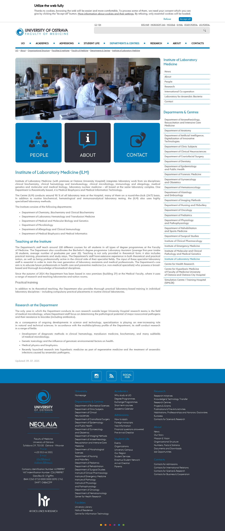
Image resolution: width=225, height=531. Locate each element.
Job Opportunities (162, 452)
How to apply (121, 419)
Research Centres (162, 402)
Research (159, 43)
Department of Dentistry (178, 161)
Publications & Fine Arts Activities (169, 409)
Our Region (120, 453)
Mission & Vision (162, 438)
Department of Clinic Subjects (181, 146)
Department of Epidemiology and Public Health (181, 168)
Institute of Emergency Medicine (182, 246)
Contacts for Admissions (166, 464)
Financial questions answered (129, 429)
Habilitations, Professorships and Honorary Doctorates (181, 412)
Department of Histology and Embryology (178, 194)
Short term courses (123, 405)
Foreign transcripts (123, 422)
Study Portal (191, 25)
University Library (83, 507)
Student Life (94, 43)
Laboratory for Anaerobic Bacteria (183, 96)
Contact (169, 101)
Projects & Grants (162, 406)
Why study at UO (122, 395)
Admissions (69, 43)
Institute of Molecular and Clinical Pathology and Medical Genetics (183, 252)
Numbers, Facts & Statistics (167, 445)
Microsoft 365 (158, 25)
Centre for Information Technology (92, 514)
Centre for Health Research (179, 264)
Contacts (198, 43)
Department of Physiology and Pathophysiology (179, 221)
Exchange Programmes (126, 402)
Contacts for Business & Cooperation (172, 474)
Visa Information (122, 426)
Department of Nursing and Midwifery (186, 205)
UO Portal (204, 25)
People (168, 81)
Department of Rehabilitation (89, 466)
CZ (96, 25)
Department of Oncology (178, 210)
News (168, 71)
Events (117, 443)
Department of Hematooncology (182, 187)
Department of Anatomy (178, 130)
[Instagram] (97, 376)
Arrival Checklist (122, 463)
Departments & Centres (127, 43)
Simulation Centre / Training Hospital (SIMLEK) (185, 281)
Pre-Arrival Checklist (124, 433)
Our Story (159, 435)
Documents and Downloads (168, 448)
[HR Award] (43, 502)
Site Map (145, 25)
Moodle (171, 25)
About (180, 43)
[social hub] (127, 376)
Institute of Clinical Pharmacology (183, 241)
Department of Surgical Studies (182, 236)
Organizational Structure (39, 51)
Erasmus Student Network (127, 460)
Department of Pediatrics (178, 215)
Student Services (122, 456)
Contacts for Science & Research (169, 419)
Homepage (80, 395)
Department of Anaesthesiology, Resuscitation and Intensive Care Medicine (183, 122)
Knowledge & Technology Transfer (171, 399)
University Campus (123, 450)
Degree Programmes (124, 399)
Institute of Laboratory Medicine (126, 51)
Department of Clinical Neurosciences (185, 151)
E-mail (180, 25)
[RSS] (111, 376)
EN (99, 25)
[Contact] (137, 143)
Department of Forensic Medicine (183, 174)
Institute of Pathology (85, 480)
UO (26, 43)
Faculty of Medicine (79, 51)
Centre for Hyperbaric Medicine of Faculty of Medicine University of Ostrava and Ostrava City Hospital (185, 272)
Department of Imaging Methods (183, 200)
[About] (88, 143)
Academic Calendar (124, 409)
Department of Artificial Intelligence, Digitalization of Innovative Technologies (184, 138)
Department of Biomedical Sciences (92, 406)
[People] (38, 143)
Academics (45, 43)
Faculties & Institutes (60, 51)
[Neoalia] (43, 425)
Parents (118, 466)
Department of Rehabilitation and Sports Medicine (181, 229)
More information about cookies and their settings (106, 14)
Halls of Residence (84, 510)
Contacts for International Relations (171, 468)
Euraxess (158, 416)
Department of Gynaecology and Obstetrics (180, 181)
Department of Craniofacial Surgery (184, 156)
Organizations (121, 446)
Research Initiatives (163, 396)
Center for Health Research (88, 496)
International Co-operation (179, 91)
